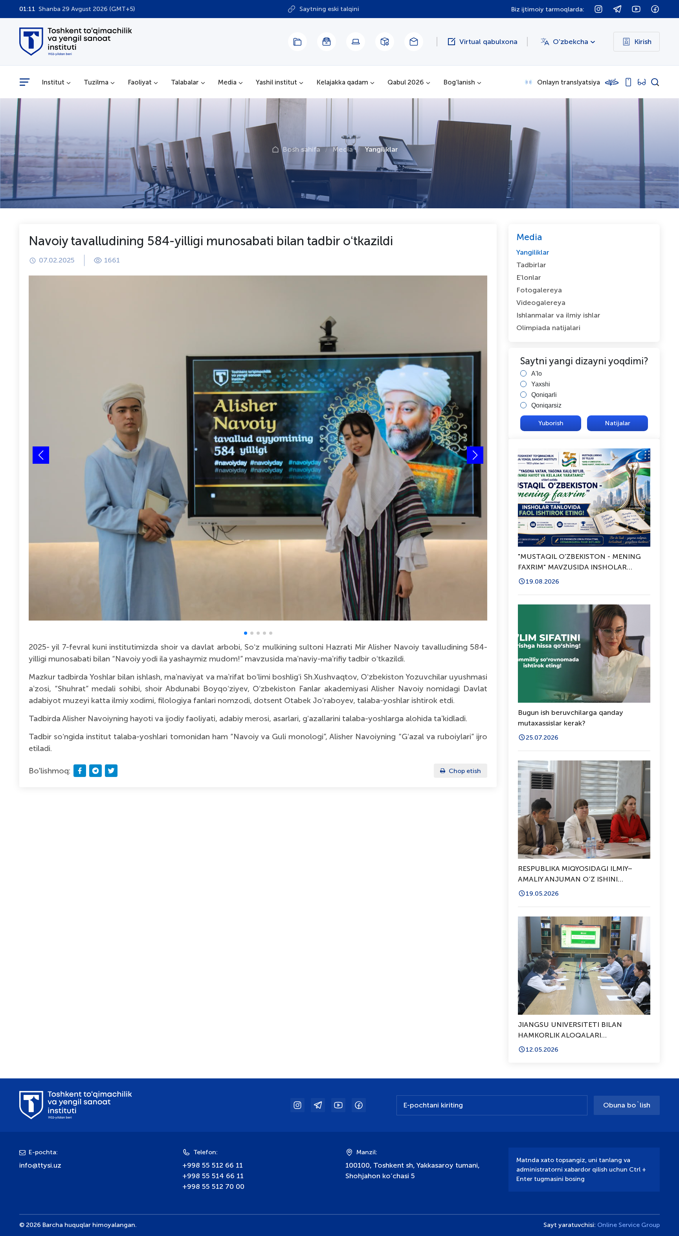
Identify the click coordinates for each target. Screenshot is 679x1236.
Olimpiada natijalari (548, 327)
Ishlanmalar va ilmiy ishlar (558, 315)
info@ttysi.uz (40, 1165)
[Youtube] (355, 41)
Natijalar (617, 423)
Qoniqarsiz (546, 405)
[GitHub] (326, 41)
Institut (53, 82)
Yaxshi (540, 384)
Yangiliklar (381, 149)
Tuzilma (96, 82)
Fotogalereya (539, 290)
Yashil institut (276, 82)
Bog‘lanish (459, 82)
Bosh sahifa (301, 149)
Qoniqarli (544, 394)
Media (227, 82)
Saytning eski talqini (329, 9)
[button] (475, 455)
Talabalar (185, 82)
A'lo (536, 373)
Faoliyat (140, 82)
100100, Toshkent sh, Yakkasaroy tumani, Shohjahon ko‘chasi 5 (412, 1170)
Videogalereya (540, 302)
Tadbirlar (531, 265)
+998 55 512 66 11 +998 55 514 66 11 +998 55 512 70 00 (213, 1176)
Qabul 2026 (405, 82)
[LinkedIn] (297, 41)
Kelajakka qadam (342, 82)
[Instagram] (384, 41)
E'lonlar (528, 277)
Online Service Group (628, 1225)
